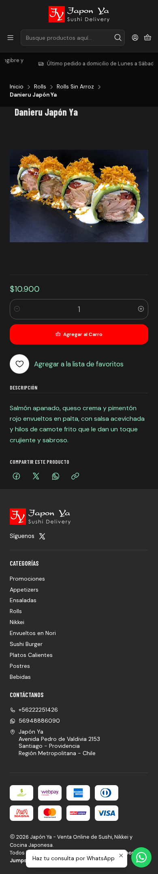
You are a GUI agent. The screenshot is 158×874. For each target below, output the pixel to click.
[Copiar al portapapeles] (75, 476)
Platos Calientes (31, 655)
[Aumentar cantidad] (141, 309)
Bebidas (20, 676)
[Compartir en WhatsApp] (55, 476)
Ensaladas (23, 600)
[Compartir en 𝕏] (36, 476)
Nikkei (17, 622)
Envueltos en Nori (33, 633)
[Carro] (147, 38)
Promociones (27, 578)
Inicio (16, 87)
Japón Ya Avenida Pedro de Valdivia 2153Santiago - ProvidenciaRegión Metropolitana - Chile (59, 742)
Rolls (40, 87)
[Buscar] (118, 38)
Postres (20, 665)
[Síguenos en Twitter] (42, 536)
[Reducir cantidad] (17, 309)
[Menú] (10, 38)
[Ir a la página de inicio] (79, 14)
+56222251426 (38, 709)
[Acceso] (135, 38)
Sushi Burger (26, 644)
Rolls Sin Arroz (75, 87)
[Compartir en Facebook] (16, 476)
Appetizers (24, 589)
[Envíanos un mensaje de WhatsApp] (141, 857)
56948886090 (39, 720)
